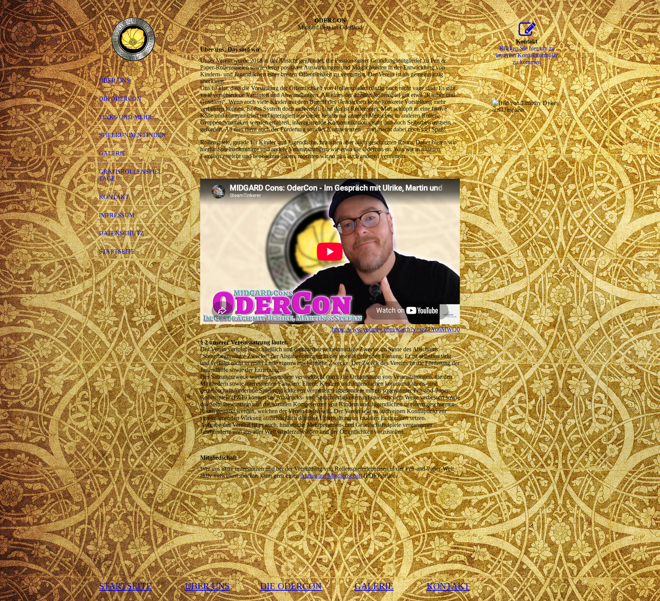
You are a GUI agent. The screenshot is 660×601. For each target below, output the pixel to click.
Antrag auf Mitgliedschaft (331, 475)
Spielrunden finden (132, 135)
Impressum (116, 215)
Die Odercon (120, 98)
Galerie (112, 153)
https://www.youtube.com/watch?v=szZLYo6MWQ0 (396, 329)
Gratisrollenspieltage (131, 175)
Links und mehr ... (128, 117)
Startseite (117, 251)
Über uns (114, 80)
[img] (133, 39)
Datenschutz (121, 233)
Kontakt (114, 197)
